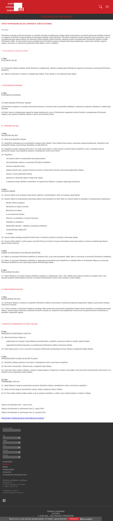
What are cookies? (86, 519)
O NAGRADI (7, 462)
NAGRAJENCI (8, 470)
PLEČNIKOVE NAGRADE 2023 (15, 475)
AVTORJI (56, 513)
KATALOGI (7, 472)
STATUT (6, 464)
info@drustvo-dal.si (10, 491)
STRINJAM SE (74, 519)
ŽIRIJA (5, 467)
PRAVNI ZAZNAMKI (55, 511)
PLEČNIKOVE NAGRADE (56, 16)
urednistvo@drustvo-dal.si (13, 493)
